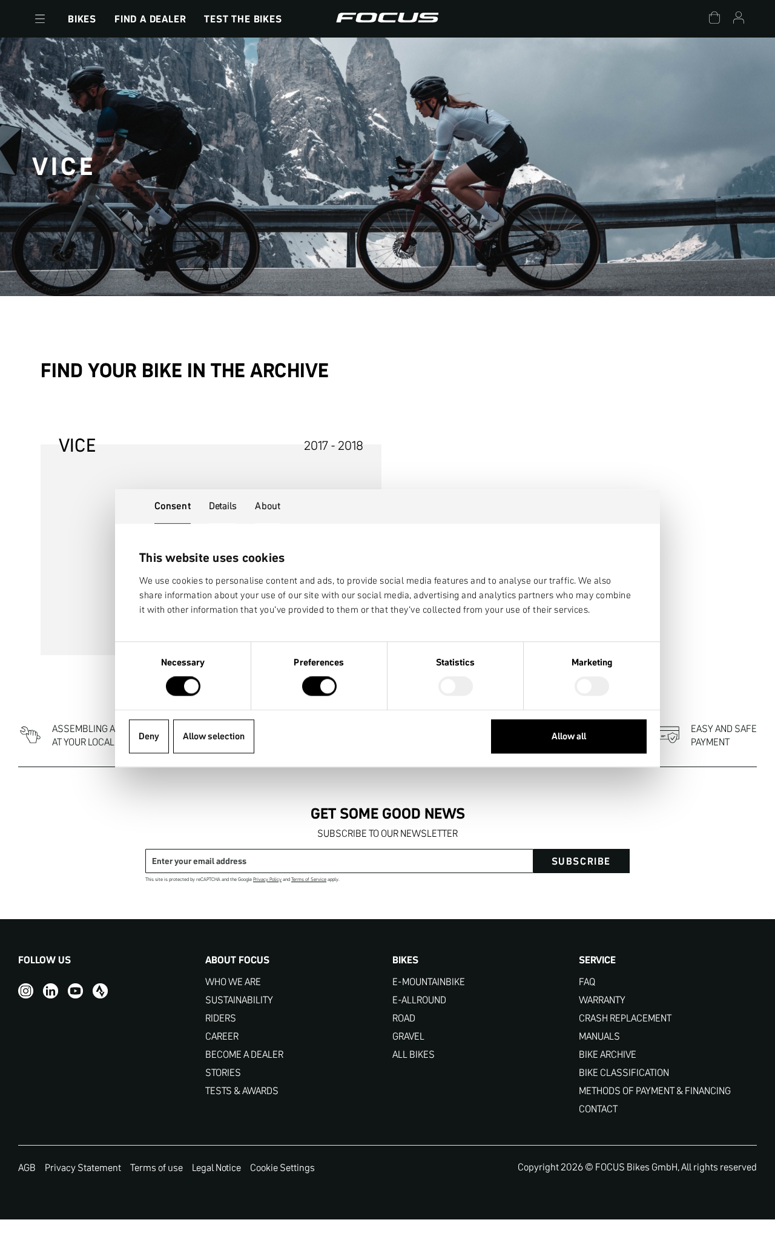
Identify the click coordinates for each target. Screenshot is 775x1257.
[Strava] (100, 990)
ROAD (403, 1018)
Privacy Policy (267, 879)
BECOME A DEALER (244, 1054)
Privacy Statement (83, 1167)
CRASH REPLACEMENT (625, 1018)
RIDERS (220, 1018)
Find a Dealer (150, 18)
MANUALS (599, 1036)
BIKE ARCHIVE (607, 1054)
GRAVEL (408, 1036)
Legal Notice (216, 1167)
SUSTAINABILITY (239, 1000)
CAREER (222, 1036)
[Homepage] (387, 18)
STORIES (223, 1072)
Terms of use (156, 1167)
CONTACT (598, 1109)
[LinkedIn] (50, 990)
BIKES (82, 18)
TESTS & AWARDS (242, 1090)
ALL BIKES (413, 1054)
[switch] (319, 688)
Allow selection (214, 736)
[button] (40, 18)
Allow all (569, 736)
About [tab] (267, 505)
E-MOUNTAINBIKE (428, 981)
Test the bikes (243, 18)
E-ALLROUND (419, 1000)
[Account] (739, 19)
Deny (149, 736)
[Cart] (714, 19)
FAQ (587, 981)
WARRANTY (602, 1000)
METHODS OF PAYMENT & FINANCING (655, 1090)
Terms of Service (308, 879)
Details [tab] (223, 505)
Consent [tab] (172, 505)
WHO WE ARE (233, 981)
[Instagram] (25, 990)
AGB (27, 1167)
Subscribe (581, 861)
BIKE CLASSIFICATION (624, 1072)
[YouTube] (75, 990)
